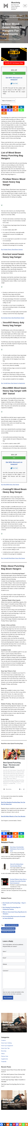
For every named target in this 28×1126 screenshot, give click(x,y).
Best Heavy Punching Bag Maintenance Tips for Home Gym (17, 848)
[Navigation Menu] (25, 5)
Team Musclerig (8, 39)
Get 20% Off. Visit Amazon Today (14, 63)
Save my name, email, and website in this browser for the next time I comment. (13, 993)
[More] (4, 113)
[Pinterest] (4, 110)
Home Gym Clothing (6, 1043)
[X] (10, 107)
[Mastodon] (10, 110)
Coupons (3, 1040)
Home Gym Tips (5, 1048)
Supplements (4, 1059)
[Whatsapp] (21, 110)
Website (5, 964)
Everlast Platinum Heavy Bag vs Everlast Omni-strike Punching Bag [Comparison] (18, 881)
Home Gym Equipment (12, 15)
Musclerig (3, 1051)
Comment (6, 970)
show (13, 100)
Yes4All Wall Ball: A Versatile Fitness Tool (11, 1077)
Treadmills (3, 1061)
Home (3, 15)
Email (4, 957)
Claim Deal (15, 83)
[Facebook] (4, 107)
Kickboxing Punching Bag (8, 931)
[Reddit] (15, 107)
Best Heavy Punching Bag (11, 925)
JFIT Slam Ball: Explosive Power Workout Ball (13, 1074)
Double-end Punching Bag (8, 928)
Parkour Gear (4, 1056)
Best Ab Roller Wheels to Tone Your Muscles (13, 816)
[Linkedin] (21, 107)
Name (5, 951)
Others (3, 1053)
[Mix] (15, 110)
